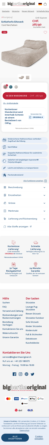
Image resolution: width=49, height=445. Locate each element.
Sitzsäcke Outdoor (35, 318)
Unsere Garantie (11, 337)
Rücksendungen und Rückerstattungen (12, 316)
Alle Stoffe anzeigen (17, 226)
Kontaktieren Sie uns (13, 329)
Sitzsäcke (30, 302)
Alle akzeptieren (15, 437)
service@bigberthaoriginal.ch (17, 357)
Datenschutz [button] (24, 430)
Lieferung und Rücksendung (22, 218)
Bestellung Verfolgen (8, 323)
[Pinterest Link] (27, 375)
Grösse (11, 203)
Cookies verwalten (39, 437)
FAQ (5, 306)
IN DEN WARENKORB (24, 95)
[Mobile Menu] (3, 4)
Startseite (6, 11)
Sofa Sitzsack (32, 322)
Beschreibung (15, 187)
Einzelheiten (14, 195)
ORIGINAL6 (38, 117)
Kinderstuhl (31, 330)
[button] (21, 77)
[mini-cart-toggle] (45, 4)
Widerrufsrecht (10, 333)
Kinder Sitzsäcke (34, 326)
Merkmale (13, 211)
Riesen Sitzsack (33, 313)
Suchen (6, 302)
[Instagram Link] (21, 375)
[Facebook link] (15, 375)
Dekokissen (31, 338)
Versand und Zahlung (13, 311)
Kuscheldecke (32, 342)
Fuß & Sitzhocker (34, 334)
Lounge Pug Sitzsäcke (31, 308)
